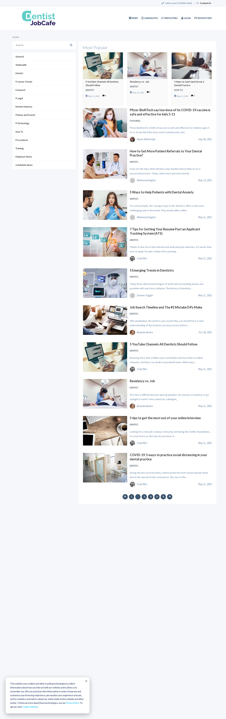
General (20, 56)
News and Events (26, 115)
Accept (86, 681)
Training (20, 148)
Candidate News (24, 165)
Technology (23, 123)
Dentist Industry (24, 106)
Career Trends (24, 81)
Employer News (24, 156)
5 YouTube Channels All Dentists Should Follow (102, 83)
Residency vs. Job (139, 81)
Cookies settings (30, 707)
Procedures (22, 140)
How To (19, 131)
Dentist (19, 73)
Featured (20, 90)
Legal (20, 98)
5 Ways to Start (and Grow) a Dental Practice (189, 83)
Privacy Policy (72, 703)
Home (15, 37)
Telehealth (21, 64)
